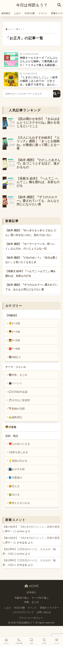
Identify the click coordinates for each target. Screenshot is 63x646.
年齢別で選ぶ (22, 598)
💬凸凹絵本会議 (18, 391)
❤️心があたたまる (19, 443)
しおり (17, 13)
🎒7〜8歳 (14, 348)
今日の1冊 (29, 13)
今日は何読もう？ (32, 5)
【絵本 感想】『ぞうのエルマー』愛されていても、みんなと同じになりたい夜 (31, 287)
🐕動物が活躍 (17, 408)
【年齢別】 (11, 315)
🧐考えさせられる (19, 503)
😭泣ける (14, 494)
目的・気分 (11, 436)
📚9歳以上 (15, 357)
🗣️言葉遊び (15, 477)
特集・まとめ (31, 602)
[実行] (56, 93)
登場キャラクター (49, 607)
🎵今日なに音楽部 (19, 400)
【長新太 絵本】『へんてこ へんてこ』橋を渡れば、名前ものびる (30, 273)
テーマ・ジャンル (15, 367)
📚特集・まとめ (18, 374)
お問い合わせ (44, 612)
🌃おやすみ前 (17, 469)
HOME (33, 586)
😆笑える (14, 486)
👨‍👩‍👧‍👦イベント (15, 383)
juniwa (20, 531)
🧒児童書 (10, 427)
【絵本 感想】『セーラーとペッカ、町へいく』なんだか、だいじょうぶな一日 (30, 246)
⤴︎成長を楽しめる (18, 452)
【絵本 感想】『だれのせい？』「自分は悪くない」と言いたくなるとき (31, 260)
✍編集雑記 (15, 417)
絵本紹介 (5, 13)
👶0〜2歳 (14, 323)
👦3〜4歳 (14, 331)
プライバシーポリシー (31, 618)
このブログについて (23, 612)
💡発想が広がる (18, 460)
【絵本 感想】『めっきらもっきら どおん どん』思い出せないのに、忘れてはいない (30, 232)
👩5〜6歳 (14, 340)
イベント (42, 13)
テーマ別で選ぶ (40, 598)
